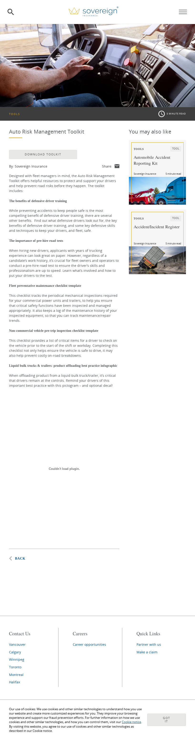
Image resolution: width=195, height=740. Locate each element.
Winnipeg (16, 659)
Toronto (15, 667)
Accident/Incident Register (157, 226)
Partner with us (148, 644)
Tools (14, 114)
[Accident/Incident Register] (157, 260)
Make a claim (146, 652)
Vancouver (17, 644)
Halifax (14, 682)
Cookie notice (131, 722)
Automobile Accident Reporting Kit (152, 160)
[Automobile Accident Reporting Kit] (157, 191)
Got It (166, 719)
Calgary (15, 652)
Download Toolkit (43, 154)
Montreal (16, 674)
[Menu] (183, 12)
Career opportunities (89, 644)
